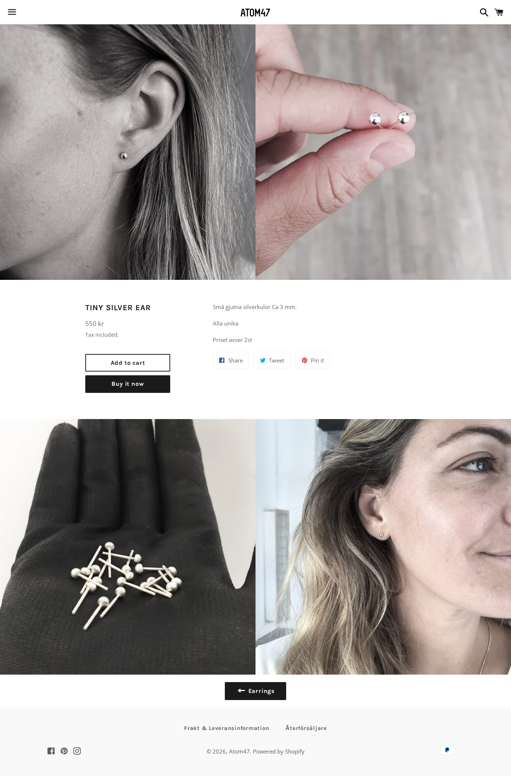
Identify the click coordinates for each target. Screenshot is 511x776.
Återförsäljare (306, 728)
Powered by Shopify (279, 751)
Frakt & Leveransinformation (226, 728)
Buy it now (127, 383)
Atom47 (239, 751)
